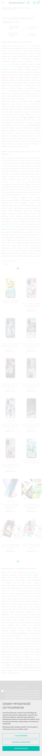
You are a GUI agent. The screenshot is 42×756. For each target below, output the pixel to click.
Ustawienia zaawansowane (21, 742)
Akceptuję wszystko (21, 748)
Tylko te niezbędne (21, 735)
